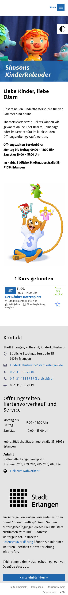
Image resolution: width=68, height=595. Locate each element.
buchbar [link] (58, 294)
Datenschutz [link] (49, 592)
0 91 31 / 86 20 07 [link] (22, 372)
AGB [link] (62, 592)
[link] (62, 29)
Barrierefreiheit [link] (56, 587)
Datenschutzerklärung (18, 542)
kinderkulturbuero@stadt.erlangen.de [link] (36, 365)
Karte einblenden (32, 577)
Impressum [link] (37, 587)
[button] (34, 4)
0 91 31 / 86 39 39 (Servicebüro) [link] (32, 379)
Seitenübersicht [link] (18, 587)
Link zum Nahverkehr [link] (25, 471)
